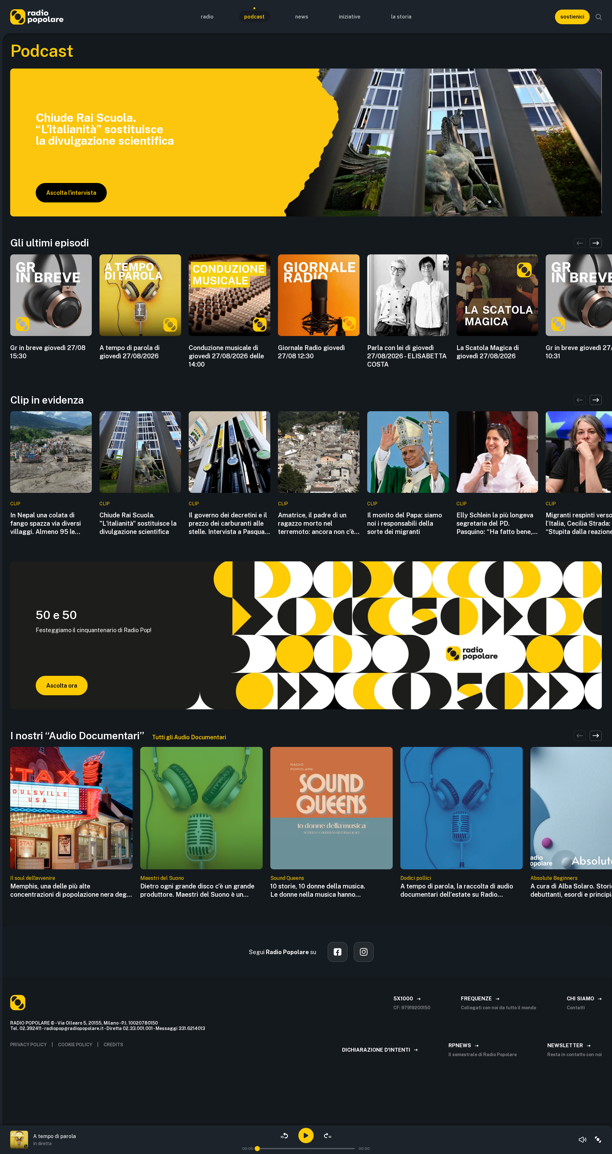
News (301, 17)
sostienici (572, 17)
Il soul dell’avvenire (32, 878)
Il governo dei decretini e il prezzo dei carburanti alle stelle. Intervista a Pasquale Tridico (229, 523)
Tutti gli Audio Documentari (189, 737)
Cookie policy (75, 1044)
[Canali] (598, 1139)
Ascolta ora (61, 685)
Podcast (254, 17)
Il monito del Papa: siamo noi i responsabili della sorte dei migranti (404, 523)
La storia (401, 17)
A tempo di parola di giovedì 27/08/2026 (129, 352)
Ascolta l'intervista (71, 192)
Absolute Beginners (554, 878)
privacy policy (28, 1044)
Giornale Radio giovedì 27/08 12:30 (311, 352)
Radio (207, 17)
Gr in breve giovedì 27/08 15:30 (47, 352)
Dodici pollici (415, 878)
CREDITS (113, 1044)
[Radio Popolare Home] (36, 17)
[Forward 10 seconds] (328, 1135)
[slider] (257, 1148)
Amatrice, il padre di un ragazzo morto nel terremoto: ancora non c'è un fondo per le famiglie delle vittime (316, 523)
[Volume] (582, 1139)
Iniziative (350, 17)
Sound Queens (287, 878)
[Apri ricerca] (598, 17)
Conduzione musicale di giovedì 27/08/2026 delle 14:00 (226, 356)
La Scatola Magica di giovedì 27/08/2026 (487, 352)
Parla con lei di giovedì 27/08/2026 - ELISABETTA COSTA (407, 356)
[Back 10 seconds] (284, 1135)
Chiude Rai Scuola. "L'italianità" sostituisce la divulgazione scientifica (138, 523)
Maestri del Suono (162, 878)
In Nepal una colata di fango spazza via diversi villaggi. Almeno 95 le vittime (45, 523)
